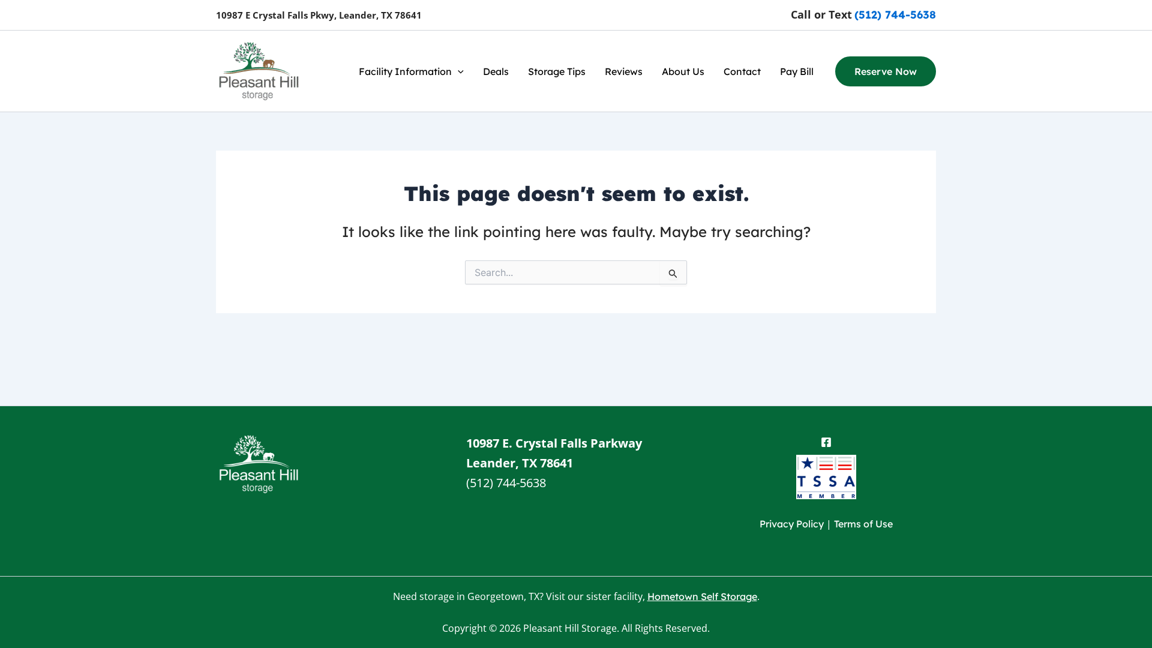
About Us (683, 71)
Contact (742, 71)
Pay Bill (797, 71)
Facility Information (405, 71)
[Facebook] (826, 442)
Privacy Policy (792, 524)
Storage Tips (557, 71)
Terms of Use (863, 524)
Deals (496, 71)
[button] (458, 71)
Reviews (624, 71)
